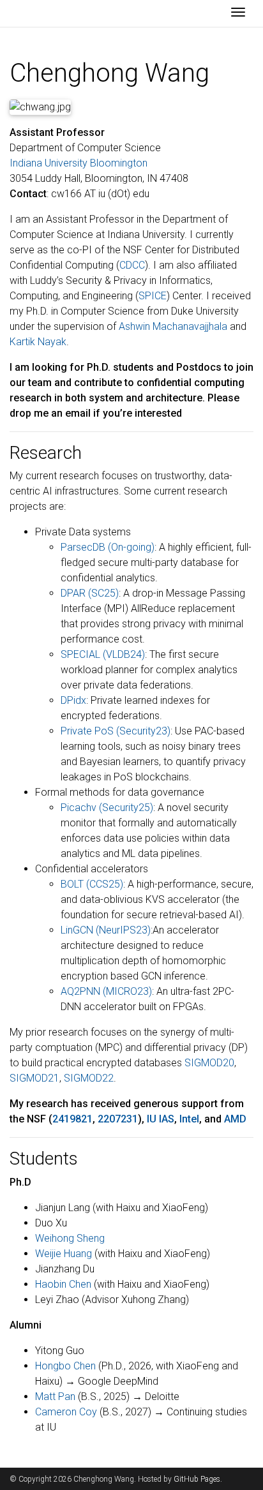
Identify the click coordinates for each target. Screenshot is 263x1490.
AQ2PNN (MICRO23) (106, 991)
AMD (235, 1119)
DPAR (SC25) (90, 593)
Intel (189, 1119)
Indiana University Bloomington (78, 163)
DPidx (73, 700)
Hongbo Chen (65, 1366)
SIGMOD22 (89, 1078)
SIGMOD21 (34, 1078)
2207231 (118, 1119)
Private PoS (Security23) (115, 731)
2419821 (72, 1119)
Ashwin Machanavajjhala (173, 326)
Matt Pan (55, 1396)
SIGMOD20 (209, 1063)
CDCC (132, 265)
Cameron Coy (66, 1412)
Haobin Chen (63, 1284)
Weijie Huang (63, 1254)
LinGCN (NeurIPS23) (106, 930)
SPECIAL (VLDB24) (103, 654)
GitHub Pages (197, 1479)
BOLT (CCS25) (92, 884)
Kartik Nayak (38, 342)
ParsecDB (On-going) (107, 547)
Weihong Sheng (70, 1238)
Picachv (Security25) (107, 807)
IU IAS (160, 1119)
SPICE (153, 296)
